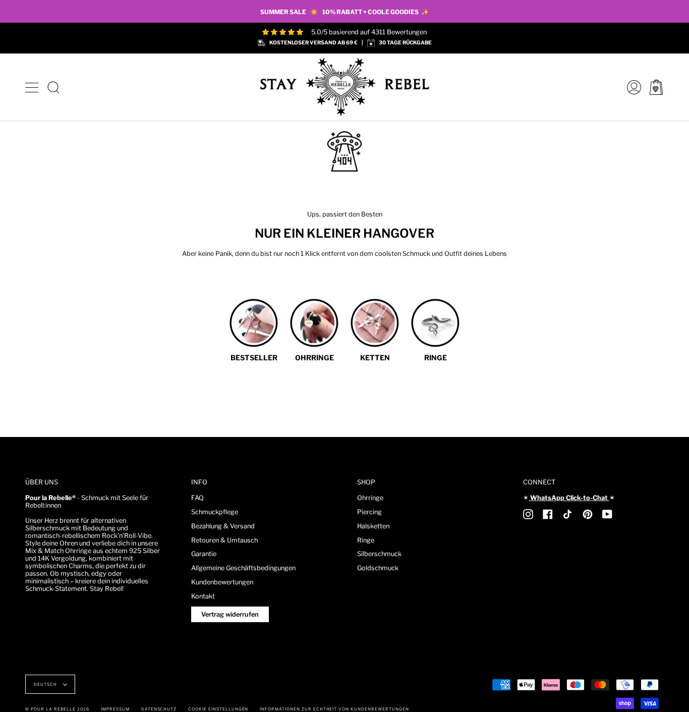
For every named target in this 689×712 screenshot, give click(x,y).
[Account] (631, 87)
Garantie (203, 554)
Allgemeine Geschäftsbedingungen (243, 568)
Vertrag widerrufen (230, 614)
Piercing (369, 512)
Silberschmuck (379, 554)
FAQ (197, 498)
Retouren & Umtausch (224, 540)
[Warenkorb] (656, 87)
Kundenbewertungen (222, 582)
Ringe (365, 540)
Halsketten (373, 526)
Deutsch (46, 684)
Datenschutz (159, 708)
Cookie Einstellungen (218, 708)
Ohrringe (370, 498)
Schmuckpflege (214, 512)
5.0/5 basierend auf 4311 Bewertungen (369, 32)
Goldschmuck (377, 568)
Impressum (115, 708)
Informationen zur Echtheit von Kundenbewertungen (334, 708)
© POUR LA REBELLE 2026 (57, 708)
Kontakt (203, 596)
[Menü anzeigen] (32, 87)
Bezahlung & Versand (223, 526)
